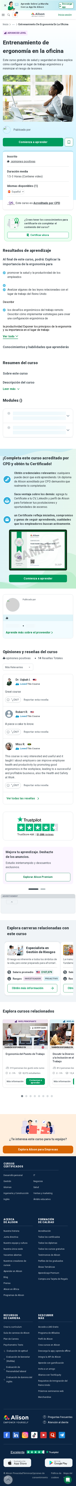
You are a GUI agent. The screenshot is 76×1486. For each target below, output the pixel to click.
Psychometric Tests (13, 1345)
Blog (6, 1277)
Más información (15, 1081)
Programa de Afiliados (49, 1333)
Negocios (38, 1181)
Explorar (3, 14)
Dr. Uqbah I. (23, 679)
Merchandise (44, 1397)
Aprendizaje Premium (48, 1273)
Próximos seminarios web (50, 1391)
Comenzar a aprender (35, 1081)
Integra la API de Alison (49, 1357)
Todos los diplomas (47, 1243)
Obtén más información (27, 988)
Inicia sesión (65, 14)
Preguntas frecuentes (60, 1417)
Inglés (7, 1199)
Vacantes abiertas (13, 1255)
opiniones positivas (22, 161)
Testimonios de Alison (49, 1255)
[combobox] (18, 667)
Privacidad (18, 1473)
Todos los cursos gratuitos (51, 1249)
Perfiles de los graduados (50, 1261)
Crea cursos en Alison (49, 1345)
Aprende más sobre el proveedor (28, 632)
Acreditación (44, 1231)
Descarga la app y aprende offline (54, 1351)
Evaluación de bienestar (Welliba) (18, 1359)
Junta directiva (11, 1237)
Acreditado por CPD (46, 203)
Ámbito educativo (42, 1199)
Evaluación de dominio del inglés (19, 1379)
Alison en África (11, 1289)
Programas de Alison (14, 1295)
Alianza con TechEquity (49, 1375)
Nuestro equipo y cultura (15, 1243)
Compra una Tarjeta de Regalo (53, 1279)
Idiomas (7, 1187)
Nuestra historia (11, 1231)
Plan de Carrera (11, 1339)
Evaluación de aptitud (17, 1351)
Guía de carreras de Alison (17, 1333)
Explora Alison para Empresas (38, 1149)
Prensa (7, 1283)
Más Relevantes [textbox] (14, 667)
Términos (27, 1473)
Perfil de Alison (45, 1339)
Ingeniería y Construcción (16, 1193)
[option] (38, 865)
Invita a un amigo (46, 1369)
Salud (36, 1187)
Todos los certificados (49, 1237)
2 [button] (44, 891)
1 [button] (33, 891)
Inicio (5, 24)
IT (34, 1175)
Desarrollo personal (13, 1175)
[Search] (7, 12)
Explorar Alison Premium (38, 877)
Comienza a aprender (33, 142)
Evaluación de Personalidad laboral (16, 1369)
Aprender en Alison (13, 1271)
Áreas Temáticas (46, 1267)
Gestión (7, 1181)
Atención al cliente (58, 1422)
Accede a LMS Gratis (48, 1327)
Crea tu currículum (13, 1327)
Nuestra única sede (13, 1249)
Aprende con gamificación (51, 1363)
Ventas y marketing (42, 1193)
